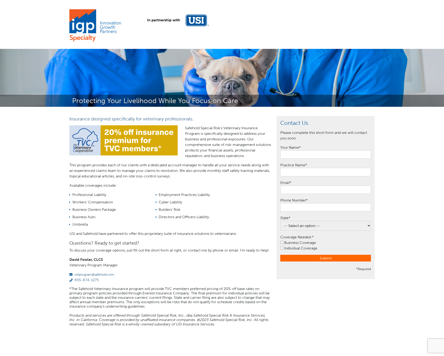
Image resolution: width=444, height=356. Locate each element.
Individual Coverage (300, 248)
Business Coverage (300, 242)
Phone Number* (294, 200)
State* (285, 218)
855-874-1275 (86, 280)
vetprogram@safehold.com (94, 274)
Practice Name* (293, 165)
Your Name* (290, 147)
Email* (285, 182)
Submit (326, 258)
